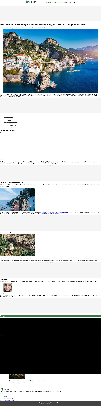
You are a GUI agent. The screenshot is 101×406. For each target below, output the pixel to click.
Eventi (61, 2)
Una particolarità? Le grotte (12, 125)
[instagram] (9, 400)
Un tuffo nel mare (11, 127)
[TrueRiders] (31, 2)
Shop (70, 2)
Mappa (9, 118)
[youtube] (14, 400)
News (58, 2)
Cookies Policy (5, 396)
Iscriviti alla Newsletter (4, 393)
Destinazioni (53, 2)
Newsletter (65, 2)
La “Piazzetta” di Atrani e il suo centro (14, 123)
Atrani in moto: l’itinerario (8, 117)
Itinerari (48, 2)
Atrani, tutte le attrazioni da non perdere (10, 122)
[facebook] (3, 400)
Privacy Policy (5, 394)
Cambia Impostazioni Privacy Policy (8, 398)
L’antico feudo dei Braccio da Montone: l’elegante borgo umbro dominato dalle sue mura (28, 380)
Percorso (9, 120)
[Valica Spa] (40, 402)
